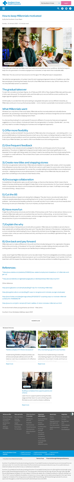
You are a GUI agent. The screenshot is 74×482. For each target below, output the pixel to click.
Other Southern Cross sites (30, 415)
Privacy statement (41, 423)
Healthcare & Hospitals (40, 452)
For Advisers (18, 429)
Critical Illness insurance (7, 420)
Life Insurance (30, 429)
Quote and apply (7, 417)
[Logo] (12, 3)
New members (19, 417)
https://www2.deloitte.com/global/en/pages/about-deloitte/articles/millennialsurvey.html (31, 279)
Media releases (65, 425)
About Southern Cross (30, 432)
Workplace (36, 321)
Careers (52, 419)
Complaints (41, 436)
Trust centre (41, 438)
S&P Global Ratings (39, 477)
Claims (52, 417)
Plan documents (54, 425)
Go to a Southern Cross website (9, 453)
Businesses (18, 427)
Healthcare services (29, 419)
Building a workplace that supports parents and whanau (37, 392)
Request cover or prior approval (54, 422)
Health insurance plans (54, 428)
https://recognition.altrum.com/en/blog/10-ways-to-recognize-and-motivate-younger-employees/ (33, 292)
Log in (66, 3)
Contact (63, 419)
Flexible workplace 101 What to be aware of (19, 350)
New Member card (65, 422)
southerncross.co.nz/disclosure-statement (27, 467)
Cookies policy (42, 426)
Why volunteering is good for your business (51, 350)
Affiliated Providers (5, 427)
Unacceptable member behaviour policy (43, 442)
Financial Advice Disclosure (42, 419)
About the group (50, 454)
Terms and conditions (41, 433)
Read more (9, 364)
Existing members (17, 420)
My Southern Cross (47, 3)
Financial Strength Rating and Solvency (57, 458)
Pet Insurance (30, 425)
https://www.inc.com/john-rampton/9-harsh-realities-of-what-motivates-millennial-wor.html (32, 303)
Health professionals (18, 423)
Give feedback (65, 429)
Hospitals (29, 423)
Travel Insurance (31, 427)
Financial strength (40, 429)
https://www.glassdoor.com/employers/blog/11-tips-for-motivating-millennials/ (27, 288)
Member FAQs (65, 417)
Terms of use (40, 458)
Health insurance (26, 452)
